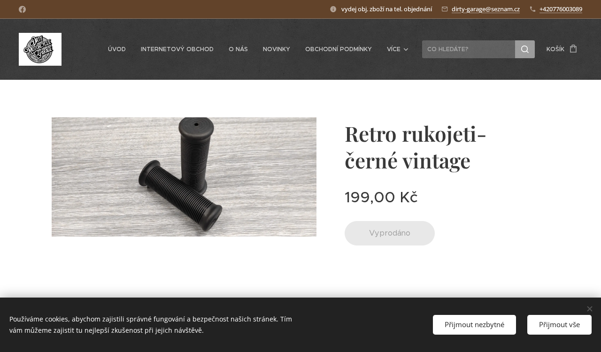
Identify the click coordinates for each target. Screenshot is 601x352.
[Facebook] (22, 9)
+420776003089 (560, 9)
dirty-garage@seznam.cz (486, 9)
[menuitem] (119, 49)
